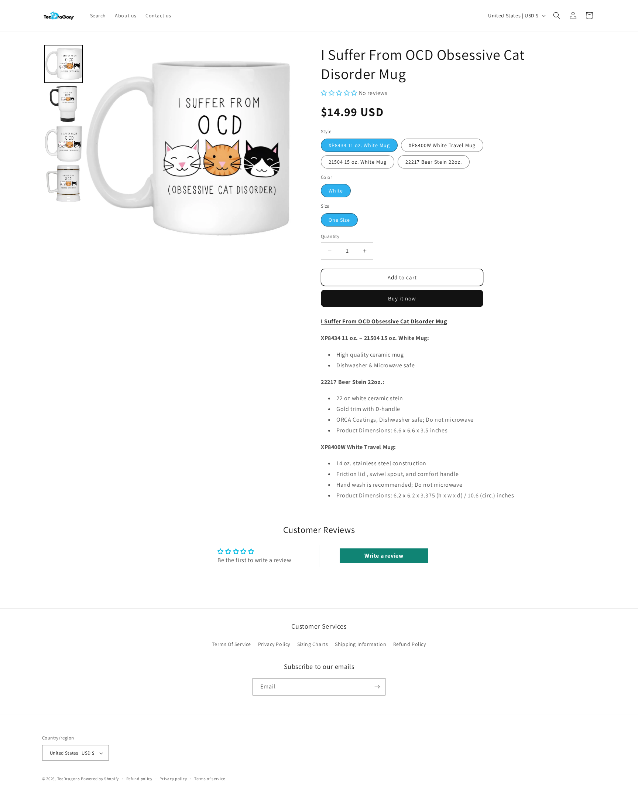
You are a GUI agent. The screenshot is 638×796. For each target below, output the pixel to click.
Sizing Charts (312, 644)
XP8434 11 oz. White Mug (359, 145)
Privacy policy (173, 778)
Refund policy (139, 778)
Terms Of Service (231, 644)
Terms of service (209, 778)
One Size (339, 220)
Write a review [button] (383, 555)
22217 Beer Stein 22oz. (433, 162)
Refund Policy (409, 644)
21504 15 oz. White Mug (358, 162)
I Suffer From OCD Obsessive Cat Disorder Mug (384, 321)
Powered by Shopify (100, 779)
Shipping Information (360, 644)
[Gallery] (166, 148)
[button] (557, 15)
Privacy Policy (274, 644)
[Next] (280, 148)
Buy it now (402, 298)
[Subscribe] (377, 686)
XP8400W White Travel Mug (442, 145)
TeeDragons (68, 779)
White (336, 190)
